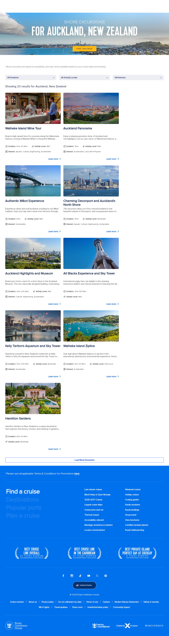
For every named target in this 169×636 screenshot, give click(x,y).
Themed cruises (91, 515)
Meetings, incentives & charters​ (98, 525)
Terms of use (92, 602)
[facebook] (63, 575)
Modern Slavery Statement (127, 602)
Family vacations (132, 504)
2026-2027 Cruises (93, 499)
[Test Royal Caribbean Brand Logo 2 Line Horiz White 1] (101, 625)
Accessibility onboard (94, 520)
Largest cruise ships (93, 504)
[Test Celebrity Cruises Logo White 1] (127, 625)
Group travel (130, 515)
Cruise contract (17, 602)
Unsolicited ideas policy (97, 607)
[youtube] (88, 575)
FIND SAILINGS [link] (84, 49)
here (76, 473)
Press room (77, 607)
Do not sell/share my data (69, 602)
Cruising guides (132, 499)
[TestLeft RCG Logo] (16, 625)
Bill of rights (44, 607)
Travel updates (61, 607)
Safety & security (151, 602)
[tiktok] (80, 575)
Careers (106, 602)
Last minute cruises (93, 489)
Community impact (121, 607)
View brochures (132, 520)
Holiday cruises (132, 494)
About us (33, 602)
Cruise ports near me (93, 510)
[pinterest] (105, 575)
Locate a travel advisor (94, 530)
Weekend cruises (133, 489)
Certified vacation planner (136, 525)
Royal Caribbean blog (134, 530)
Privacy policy (48, 602)
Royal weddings (132, 510)
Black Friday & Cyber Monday (97, 494)
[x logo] (97, 575)
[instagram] (72, 575)
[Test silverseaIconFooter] (154, 625)
